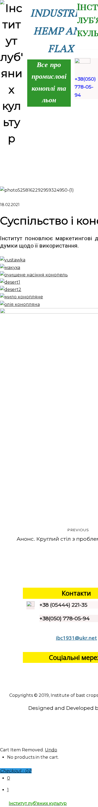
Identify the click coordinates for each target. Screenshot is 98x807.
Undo (51, 749)
